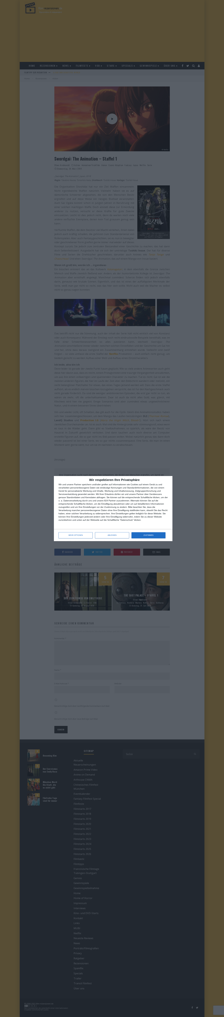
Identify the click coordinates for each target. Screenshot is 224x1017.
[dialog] (113, 508)
